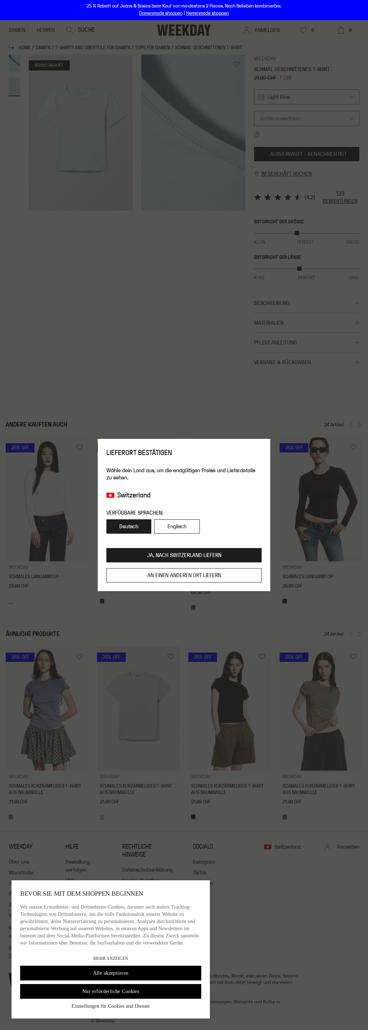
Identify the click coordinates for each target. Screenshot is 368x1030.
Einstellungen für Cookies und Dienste (111, 1006)
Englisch (177, 526)
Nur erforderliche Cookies (110, 991)
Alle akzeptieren (111, 973)
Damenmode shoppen (161, 13)
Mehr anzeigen (110, 958)
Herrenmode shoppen (207, 13)
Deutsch (128, 526)
